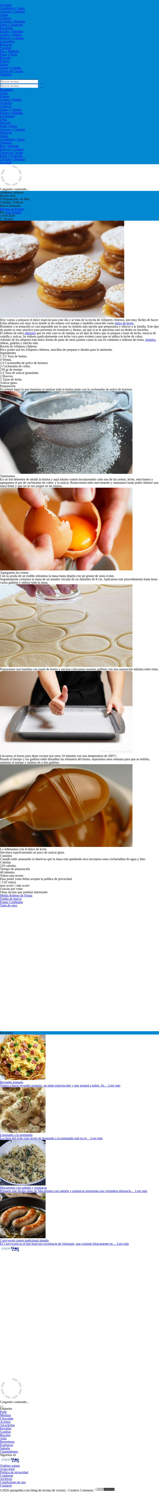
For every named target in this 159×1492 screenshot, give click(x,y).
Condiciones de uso (13, 1482)
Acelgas (5, 1422)
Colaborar (6, 1475)
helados (150, 339)
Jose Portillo (13, 212)
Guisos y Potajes (11, 34)
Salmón (5, 1448)
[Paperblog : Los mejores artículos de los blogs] (10, 1251)
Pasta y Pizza (8, 54)
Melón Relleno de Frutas (16, 895)
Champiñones (9, 1451)
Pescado (5, 58)
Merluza (5, 1415)
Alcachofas (7, 1425)
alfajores (30, 333)
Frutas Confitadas (11, 902)
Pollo (3, 1412)
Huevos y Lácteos (12, 38)
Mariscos (6, 44)
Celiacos (5, 18)
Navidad (5, 48)
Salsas (4, 64)
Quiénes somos (10, 1465)
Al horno (6, 5)
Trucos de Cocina (11, 71)
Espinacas (6, 1445)
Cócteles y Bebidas (12, 21)
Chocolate (6, 1418)
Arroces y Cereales (12, 11)
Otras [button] (3, 119)
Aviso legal (7, 1469)
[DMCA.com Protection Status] (104, 1490)
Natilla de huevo (11, 898)
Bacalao (5, 1435)
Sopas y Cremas (10, 67)
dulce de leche (124, 323)
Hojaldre (5, 1428)
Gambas (5, 1431)
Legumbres (7, 41)
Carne (4, 15)
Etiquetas (6, 1408)
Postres (4, 61)
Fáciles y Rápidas (11, 31)
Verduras (6, 74)
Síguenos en (8, 1455)
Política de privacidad (14, 1472)
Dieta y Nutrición (11, 24)
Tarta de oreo (8, 905)
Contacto (6, 1485)
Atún (3, 1438)
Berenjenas (7, 1441)
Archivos (6, 1479)
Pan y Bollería (9, 51)
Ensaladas (6, 28)
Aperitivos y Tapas (12, 8)
